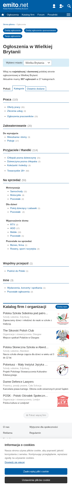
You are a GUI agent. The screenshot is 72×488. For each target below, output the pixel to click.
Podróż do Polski (16, 271)
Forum (41, 14)
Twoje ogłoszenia (13, 36)
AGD (12, 228)
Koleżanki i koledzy (17, 165)
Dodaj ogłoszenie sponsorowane (41, 30)
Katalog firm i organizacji (24, 307)
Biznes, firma (17, 245)
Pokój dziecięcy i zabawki (23, 208)
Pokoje (10, 140)
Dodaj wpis (62, 307)
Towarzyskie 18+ (16, 170)
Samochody (16, 191)
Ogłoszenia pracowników (20, 116)
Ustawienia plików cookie (36, 480)
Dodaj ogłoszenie (13, 30)
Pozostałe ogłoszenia (18, 291)
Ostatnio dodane (36, 88)
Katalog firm (28, 14)
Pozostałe (15, 199)
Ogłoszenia (13, 14)
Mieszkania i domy (17, 137)
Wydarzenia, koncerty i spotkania (24, 287)
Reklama (7, 432)
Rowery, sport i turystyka (23, 248)
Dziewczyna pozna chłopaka (22, 161)
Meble (13, 232)
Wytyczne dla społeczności (43, 427)
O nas (6, 427)
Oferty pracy (13, 107)
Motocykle (15, 195)
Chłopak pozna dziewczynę (21, 157)
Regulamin (35, 432)
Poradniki (52, 14)
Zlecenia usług (15, 111)
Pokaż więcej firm (37, 415)
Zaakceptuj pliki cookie (36, 471)
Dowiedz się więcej (15, 462)
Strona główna (9, 24)
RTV (12, 224)
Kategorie (19, 88)
